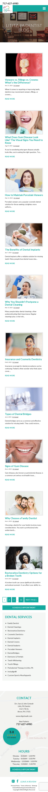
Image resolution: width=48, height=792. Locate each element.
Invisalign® (12, 672)
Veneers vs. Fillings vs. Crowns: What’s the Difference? (21, 81)
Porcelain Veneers (15, 649)
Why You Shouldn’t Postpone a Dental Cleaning (21, 303)
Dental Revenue (30, 787)
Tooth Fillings (13, 664)
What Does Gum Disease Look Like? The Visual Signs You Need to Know (24, 140)
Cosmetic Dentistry (15, 634)
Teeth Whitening (14, 660)
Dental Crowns (14, 642)
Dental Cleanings (14, 627)
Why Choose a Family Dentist (21, 518)
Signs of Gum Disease (17, 466)
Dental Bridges (13, 653)
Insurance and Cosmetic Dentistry (23, 359)
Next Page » (31, 600)
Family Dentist (13, 623)
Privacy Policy (15, 785)
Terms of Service (26, 785)
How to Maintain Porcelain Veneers (24, 195)
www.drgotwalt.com (24, 716)
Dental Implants (14, 638)
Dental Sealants (14, 646)
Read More (10, 99)
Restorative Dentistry (16, 631)
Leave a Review (28, 781)
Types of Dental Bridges (18, 414)
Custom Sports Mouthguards (19, 675)
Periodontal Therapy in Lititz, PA (20, 668)
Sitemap (34, 785)
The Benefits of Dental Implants (22, 249)
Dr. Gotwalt (16, 85)
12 (21, 600)
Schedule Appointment (24, 608)
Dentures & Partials (15, 657)
